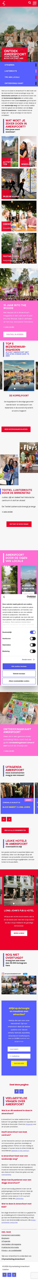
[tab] (15, 388)
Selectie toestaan (19, 673)
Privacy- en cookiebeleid (11, 1250)
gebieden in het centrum (20, 1151)
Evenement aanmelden (11, 1235)
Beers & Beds (19, 933)
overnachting (6, 1175)
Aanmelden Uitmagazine (11, 1244)
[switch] (33, 638)
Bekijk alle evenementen (15, 830)
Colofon (5, 1269)
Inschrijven (19, 1063)
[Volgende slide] (9, 819)
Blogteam (5, 1238)
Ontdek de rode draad (19, 524)
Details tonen (27, 659)
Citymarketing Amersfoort (19, 1266)
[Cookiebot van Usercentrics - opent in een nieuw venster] (27, 597)
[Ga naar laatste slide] (4, 819)
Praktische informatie (10, 1247)
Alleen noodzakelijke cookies (19, 681)
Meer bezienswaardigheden (16, 429)
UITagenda (6, 1241)
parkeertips (19, 1199)
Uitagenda (29, 1124)
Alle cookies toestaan (19, 666)
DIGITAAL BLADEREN (14, 334)
